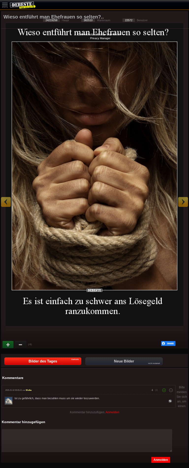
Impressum (114, 34)
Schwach (21, 345)
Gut (8, 345)
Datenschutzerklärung (91, 34)
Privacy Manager (100, 38)
